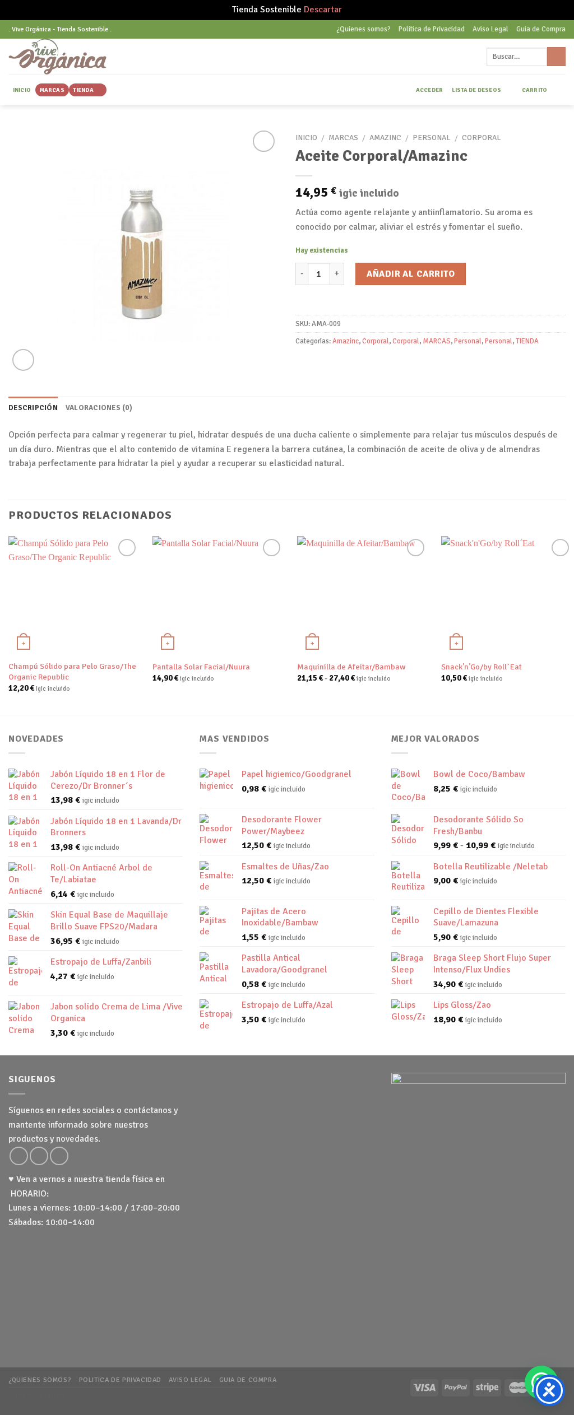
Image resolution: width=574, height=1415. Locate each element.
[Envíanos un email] (39, 1156)
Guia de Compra (541, 29)
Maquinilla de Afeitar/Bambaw (351, 667)
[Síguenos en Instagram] (19, 1156)
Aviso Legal (490, 29)
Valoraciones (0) (99, 407)
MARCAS (52, 90)
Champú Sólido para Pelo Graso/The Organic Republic (72, 671)
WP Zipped (52, 1394)
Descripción (33, 407)
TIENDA (83, 90)
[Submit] (556, 56)
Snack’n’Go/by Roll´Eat (481, 667)
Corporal (481, 137)
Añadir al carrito (411, 274)
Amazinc (385, 137)
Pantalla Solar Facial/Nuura (201, 667)
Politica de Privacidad (432, 29)
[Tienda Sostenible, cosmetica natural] (74, 57)
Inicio (306, 137)
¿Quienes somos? (363, 29)
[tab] (33, 408)
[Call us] (59, 1156)
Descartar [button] (323, 9)
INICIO (22, 90)
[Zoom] (23, 360)
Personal (431, 137)
